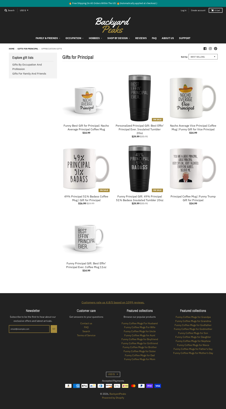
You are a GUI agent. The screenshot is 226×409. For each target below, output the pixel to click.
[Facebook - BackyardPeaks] (205, 48)
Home (11, 49)
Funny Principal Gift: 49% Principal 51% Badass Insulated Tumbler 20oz (139, 198)
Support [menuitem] (184, 38)
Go (53, 329)
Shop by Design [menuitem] (117, 38)
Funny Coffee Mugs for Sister (140, 351)
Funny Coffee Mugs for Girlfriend (139, 343)
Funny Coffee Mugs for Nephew (193, 341)
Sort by (184, 57)
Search (86, 331)
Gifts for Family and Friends (29, 73)
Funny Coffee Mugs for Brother (140, 347)
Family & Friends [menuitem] (47, 38)
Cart (217, 10)
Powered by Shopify (113, 397)
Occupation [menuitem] (73, 38)
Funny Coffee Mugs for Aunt (139, 335)
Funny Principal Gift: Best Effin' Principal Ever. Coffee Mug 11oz (86, 265)
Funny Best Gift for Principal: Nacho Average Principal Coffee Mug (86, 127)
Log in (183, 10)
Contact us (86, 323)
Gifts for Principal (27, 49)
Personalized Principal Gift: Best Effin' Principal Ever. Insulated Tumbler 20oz (140, 129)
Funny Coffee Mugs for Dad (140, 355)
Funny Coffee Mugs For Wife (139, 327)
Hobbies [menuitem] (94, 38)
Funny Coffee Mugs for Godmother (193, 329)
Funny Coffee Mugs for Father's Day (193, 349)
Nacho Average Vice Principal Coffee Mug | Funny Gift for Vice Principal (193, 127)
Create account (198, 10)
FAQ (86, 327)
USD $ (23, 10)
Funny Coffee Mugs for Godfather (193, 325)
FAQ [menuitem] (154, 38)
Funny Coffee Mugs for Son (193, 333)
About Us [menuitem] (168, 38)
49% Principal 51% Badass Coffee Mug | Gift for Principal (86, 198)
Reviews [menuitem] (141, 38)
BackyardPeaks (117, 393)
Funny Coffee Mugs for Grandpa (193, 317)
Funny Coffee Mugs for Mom (139, 359)
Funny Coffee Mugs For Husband (140, 323)
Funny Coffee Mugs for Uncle (140, 331)
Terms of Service (86, 335)
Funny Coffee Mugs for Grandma (193, 321)
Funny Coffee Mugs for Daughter (193, 337)
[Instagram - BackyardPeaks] (210, 48)
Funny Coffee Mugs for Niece (193, 345)
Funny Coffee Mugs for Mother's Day (193, 353)
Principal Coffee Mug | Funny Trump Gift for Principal (193, 198)
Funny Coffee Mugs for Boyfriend (139, 339)
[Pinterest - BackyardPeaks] (215, 48)
